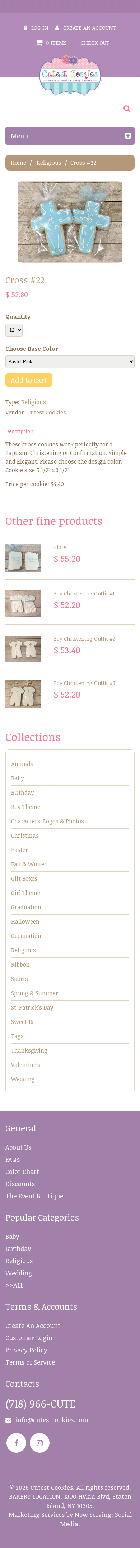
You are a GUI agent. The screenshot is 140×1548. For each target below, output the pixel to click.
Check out (95, 42)
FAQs (12, 1159)
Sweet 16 (22, 1022)
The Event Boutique (34, 1196)
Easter (19, 850)
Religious (49, 163)
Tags (17, 1036)
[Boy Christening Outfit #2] (23, 649)
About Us (18, 1147)
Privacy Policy (26, 1350)
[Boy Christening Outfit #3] (23, 693)
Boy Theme (25, 807)
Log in (39, 27)
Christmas (25, 835)
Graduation (26, 907)
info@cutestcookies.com (51, 1419)
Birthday (22, 792)
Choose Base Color (31, 349)
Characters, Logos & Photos (47, 821)
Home (18, 163)
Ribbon (20, 964)
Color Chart (22, 1171)
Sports (19, 979)
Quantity (18, 317)
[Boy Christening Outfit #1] (23, 603)
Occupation (26, 936)
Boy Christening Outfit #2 (84, 638)
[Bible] (23, 558)
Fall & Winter (29, 864)
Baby (17, 778)
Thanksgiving (29, 1050)
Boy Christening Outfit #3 (84, 683)
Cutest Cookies (46, 412)
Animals (22, 764)
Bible (60, 547)
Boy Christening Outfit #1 (84, 593)
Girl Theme (25, 893)
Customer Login (28, 1337)
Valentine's (25, 1065)
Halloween (25, 921)
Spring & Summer (34, 993)
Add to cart (29, 380)
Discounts (20, 1183)
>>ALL (14, 1285)
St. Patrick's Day (32, 1007)
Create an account (89, 27)
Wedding (23, 1079)
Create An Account (32, 1325)
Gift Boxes (24, 878)
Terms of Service (30, 1362)
